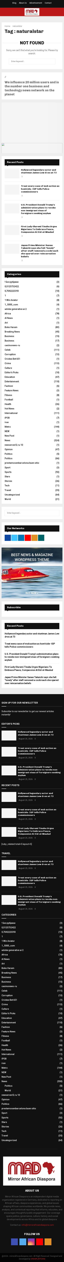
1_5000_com (11, 304)
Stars (7, 476)
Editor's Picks (11, 372)
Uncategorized (12, 494)
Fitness (8, 395)
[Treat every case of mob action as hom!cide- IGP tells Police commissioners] (12, 189)
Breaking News (12, 331)
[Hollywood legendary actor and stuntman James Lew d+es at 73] (12, 173)
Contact (48, 3)
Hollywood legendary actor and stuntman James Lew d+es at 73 (39, 171)
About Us (23, 3)
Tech (7, 485)
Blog (14, 3)
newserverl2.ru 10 (14, 445)
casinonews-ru (12, 345)
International (11, 413)
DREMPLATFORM (38, 1259)
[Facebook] (14, 1241)
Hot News (9, 408)
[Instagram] (31, 1241)
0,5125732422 (12, 286)
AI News (9, 318)
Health (8, 404)
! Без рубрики (11, 282)
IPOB (7, 418)
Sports (8, 472)
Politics (8, 454)
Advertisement (35, 3)
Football (9, 399)
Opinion (9, 449)
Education (10, 377)
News (7, 440)
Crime (8, 363)
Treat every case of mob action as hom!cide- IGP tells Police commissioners (40, 189)
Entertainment (12, 381)
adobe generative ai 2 (16, 309)
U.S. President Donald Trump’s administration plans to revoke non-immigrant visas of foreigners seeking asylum (38, 209)
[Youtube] (39, 1241)
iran (7, 422)
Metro (8, 427)
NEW (7, 431)
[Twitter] (22, 1241)
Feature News (11, 390)
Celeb (7, 350)
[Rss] (48, 1241)
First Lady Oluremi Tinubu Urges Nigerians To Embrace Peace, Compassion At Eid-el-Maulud (39, 229)
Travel (8, 490)
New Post (9, 436)
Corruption (10, 354)
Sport (7, 467)
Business (9, 336)
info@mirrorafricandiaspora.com (38, 1225)
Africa (8, 313)
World (8, 499)
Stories (8, 481)
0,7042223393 (12, 291)
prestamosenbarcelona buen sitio (22, 463)
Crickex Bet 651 (12, 359)
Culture (8, 368)
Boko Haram (11, 327)
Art (6, 322)
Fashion (9, 386)
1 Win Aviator (11, 300)
